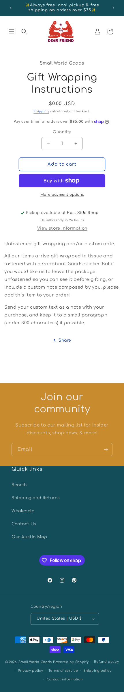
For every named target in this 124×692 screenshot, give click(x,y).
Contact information (64, 679)
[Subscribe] (105, 449)
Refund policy (106, 662)
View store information (62, 228)
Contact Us (24, 524)
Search (19, 485)
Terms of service (63, 671)
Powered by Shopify (71, 662)
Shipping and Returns (36, 498)
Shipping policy (97, 671)
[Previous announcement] (10, 7)
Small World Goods (35, 662)
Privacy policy (30, 671)
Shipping (41, 111)
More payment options (62, 195)
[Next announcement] (113, 7)
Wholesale (23, 511)
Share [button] (65, 340)
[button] (11, 31)
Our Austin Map (29, 537)
